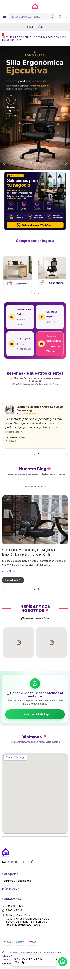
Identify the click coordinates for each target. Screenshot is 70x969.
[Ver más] (18, 272)
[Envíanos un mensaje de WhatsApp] (62, 961)
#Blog (5, 571)
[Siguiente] (63, 666)
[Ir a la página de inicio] (35, 6)
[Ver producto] (9, 409)
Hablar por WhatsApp (35, 714)
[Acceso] (59, 16)
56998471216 (14, 910)
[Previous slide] (5, 163)
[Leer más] (35, 108)
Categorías (35, 26)
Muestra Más (12, 431)
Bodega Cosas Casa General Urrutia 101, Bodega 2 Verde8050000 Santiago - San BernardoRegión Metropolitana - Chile (27, 920)
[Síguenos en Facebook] (22, 862)
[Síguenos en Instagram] (17, 862)
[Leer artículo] (35, 519)
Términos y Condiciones (16, 880)
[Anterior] (7, 666)
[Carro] (65, 16)
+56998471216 (15, 905)
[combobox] (32, 16)
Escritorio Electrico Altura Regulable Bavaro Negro (40, 408)
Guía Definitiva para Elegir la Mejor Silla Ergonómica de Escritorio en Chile (29, 552)
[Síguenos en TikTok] (32, 862)
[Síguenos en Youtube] (27, 862)
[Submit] (52, 16)
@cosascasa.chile (35, 618)
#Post (12, 571)
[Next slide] (65, 163)
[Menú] (4, 16)
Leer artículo (11, 580)
